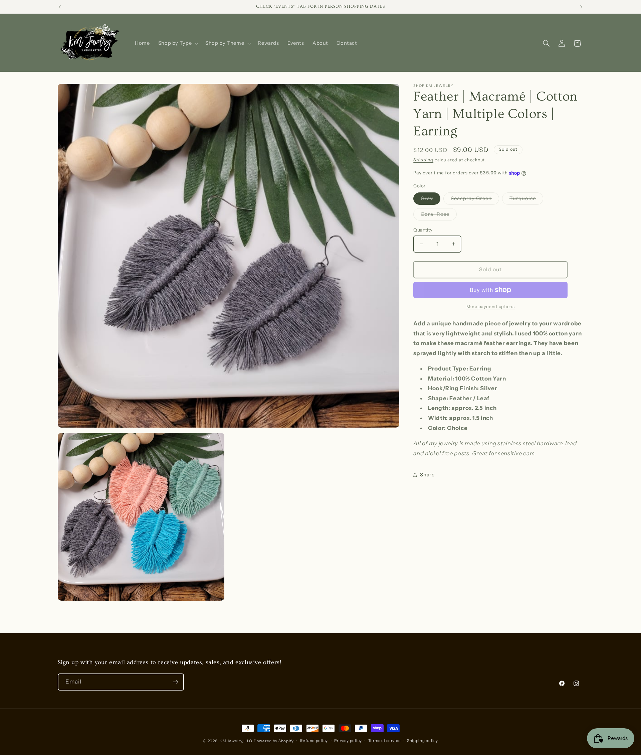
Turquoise (526, 200)
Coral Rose (439, 215)
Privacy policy (348, 740)
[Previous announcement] (59, 6)
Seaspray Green (475, 200)
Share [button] (427, 474)
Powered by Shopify (274, 741)
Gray (430, 200)
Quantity (422, 230)
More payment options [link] (490, 306)
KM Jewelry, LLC (236, 741)
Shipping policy (422, 740)
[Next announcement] (581, 6)
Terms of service (384, 740)
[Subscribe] (175, 682)
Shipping (423, 159)
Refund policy (314, 740)
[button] (177, 43)
